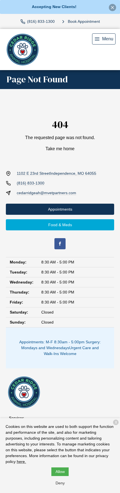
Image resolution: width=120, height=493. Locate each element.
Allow (60, 471)
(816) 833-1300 (30, 183)
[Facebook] (60, 243)
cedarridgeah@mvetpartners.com (46, 193)
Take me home (60, 148)
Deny (60, 483)
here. (21, 461)
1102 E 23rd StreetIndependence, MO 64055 (56, 173)
